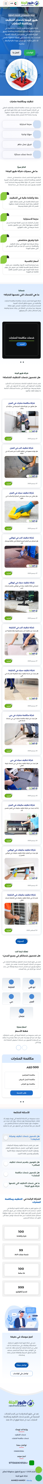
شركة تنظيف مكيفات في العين (21, 805)
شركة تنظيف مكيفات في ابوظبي (21, 850)
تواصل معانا (21, 1365)
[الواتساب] (38, 1478)
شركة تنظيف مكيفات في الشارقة (21, 895)
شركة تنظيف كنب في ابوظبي (21, 538)
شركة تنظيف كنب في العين (21, 448)
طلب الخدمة (21, 1093)
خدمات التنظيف (21, 338)
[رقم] (38, 1470)
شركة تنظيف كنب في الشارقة (21, 628)
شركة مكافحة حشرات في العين (21, 403)
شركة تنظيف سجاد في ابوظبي (21, 583)
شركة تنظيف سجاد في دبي (21, 760)
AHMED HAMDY (18, 1480)
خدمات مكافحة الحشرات (20, 1438)
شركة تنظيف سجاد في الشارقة (21, 670)
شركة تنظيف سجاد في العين (21, 493)
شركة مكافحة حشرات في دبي (21, 715)
